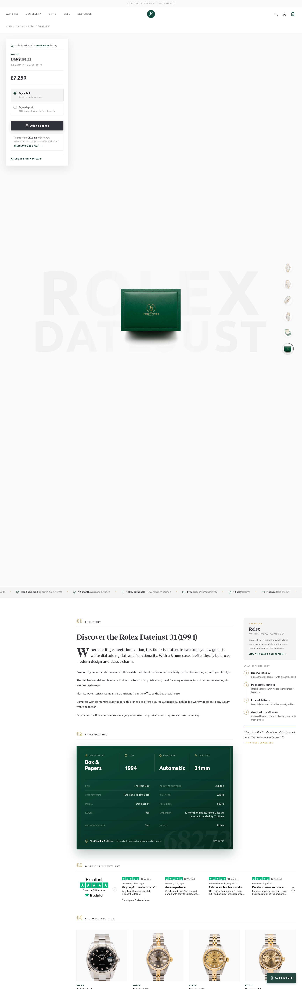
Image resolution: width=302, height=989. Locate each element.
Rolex (31, 26)
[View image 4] (288, 316)
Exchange (84, 14)
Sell (67, 14)
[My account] (284, 14)
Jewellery (33, 14)
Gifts (52, 14)
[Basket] (292, 14)
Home (9, 26)
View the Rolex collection (266, 654)
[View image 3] (288, 300)
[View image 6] (288, 349)
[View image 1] (288, 268)
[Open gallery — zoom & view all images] (292, 39)
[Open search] (276, 14)
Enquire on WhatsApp (28, 159)
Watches (12, 14)
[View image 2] (288, 284)
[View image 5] (288, 332)
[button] (37, 142)
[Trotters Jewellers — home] (151, 14)
